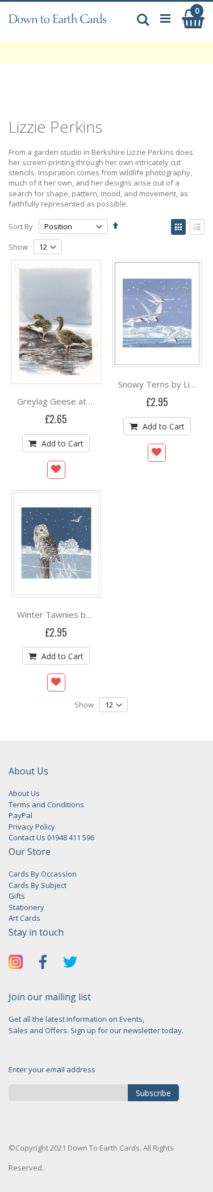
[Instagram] (16, 963)
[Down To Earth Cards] (58, 24)
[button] (56, 470)
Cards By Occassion (43, 874)
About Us (24, 793)
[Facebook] (43, 963)
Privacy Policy (32, 827)
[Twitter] (70, 963)
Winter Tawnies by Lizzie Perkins (81, 614)
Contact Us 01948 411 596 (51, 837)
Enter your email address (52, 1069)
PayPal (20, 815)
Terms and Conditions (46, 804)
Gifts (17, 896)
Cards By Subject (37, 885)
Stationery (26, 907)
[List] (197, 227)
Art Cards (24, 918)
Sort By (21, 226)
